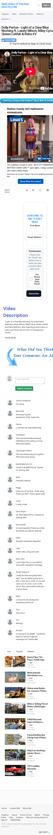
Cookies (19, 817)
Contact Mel (15, 808)
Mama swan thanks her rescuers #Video (36, 689)
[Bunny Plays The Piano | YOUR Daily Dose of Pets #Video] (15, 661)
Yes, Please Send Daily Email (37, 279)
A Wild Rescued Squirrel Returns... (35, 720)
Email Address (35, 237)
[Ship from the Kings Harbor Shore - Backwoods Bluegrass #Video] (15, 754)
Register (5, 815)
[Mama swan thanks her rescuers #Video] (15, 692)
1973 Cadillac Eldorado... (33, 767)
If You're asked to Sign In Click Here (30, 43)
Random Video (26, 14)
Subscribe (34, 293)
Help (11, 817)
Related (31, 651)
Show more (10, 338)
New (14, 14)
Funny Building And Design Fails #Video (36, 736)
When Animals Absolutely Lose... (35, 674)
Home (4, 808)
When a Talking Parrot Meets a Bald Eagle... (37, 705)
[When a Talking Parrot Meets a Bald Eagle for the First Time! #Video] (15, 708)
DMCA (37, 815)
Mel (30, 663)
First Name (35, 225)
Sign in (46, 5)
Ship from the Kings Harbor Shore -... (36, 751)
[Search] (38, 5)
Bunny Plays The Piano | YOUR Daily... (36, 658)
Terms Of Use (26, 815)
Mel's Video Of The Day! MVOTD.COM (15, 5)
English (44, 832)
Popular (5, 14)
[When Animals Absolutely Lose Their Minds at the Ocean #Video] (15, 677)
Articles (5, 19)
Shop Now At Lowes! (30, 181)
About (14, 815)
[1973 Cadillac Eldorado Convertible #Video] (15, 770)
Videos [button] (39, 14)
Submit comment (24, 388)
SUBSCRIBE (15, 820)
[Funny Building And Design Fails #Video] (15, 739)
